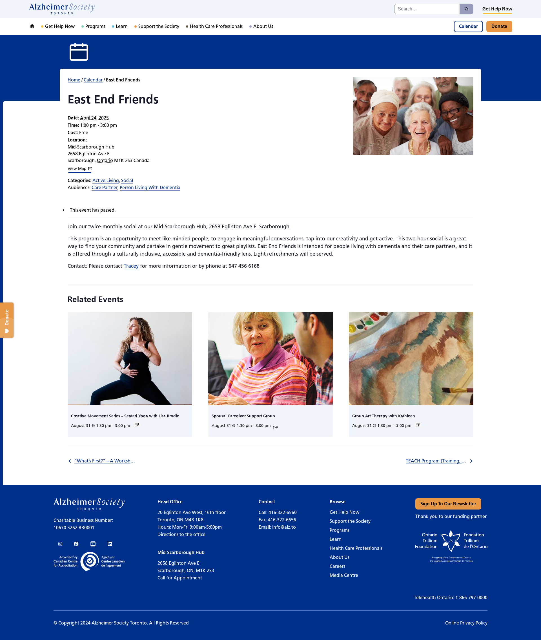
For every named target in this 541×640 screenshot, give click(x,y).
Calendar (93, 80)
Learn (336, 539)
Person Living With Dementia (150, 187)
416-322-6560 (283, 512)
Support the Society (350, 521)
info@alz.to (284, 527)
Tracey (131, 266)
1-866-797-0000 (471, 597)
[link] (62, 9)
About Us (339, 557)
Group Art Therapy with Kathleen (383, 416)
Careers (337, 566)
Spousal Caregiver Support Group (243, 416)
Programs (339, 530)
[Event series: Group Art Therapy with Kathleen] (418, 424)
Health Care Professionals (356, 548)
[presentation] (130, 358)
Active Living (105, 180)
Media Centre (344, 575)
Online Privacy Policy (466, 623)
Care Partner (104, 187)
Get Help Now (344, 512)
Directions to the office (181, 534)
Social (127, 180)
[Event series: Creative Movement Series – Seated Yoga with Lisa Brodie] (137, 424)
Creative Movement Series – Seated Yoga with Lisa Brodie (125, 416)
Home (74, 80)
